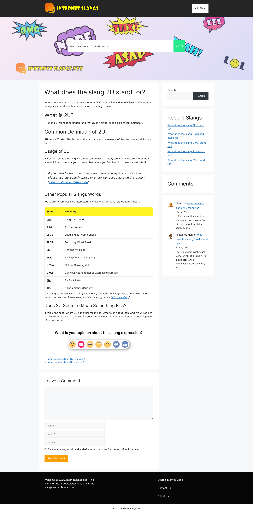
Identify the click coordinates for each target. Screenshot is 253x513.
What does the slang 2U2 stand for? (66, 362)
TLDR (50, 242)
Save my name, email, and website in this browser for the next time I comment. (94, 449)
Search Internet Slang (170, 479)
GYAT (50, 272)
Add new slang (120, 297)
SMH (49, 249)
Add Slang (200, 8)
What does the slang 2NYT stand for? (66, 359)
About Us (163, 496)
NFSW (50, 265)
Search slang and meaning (68, 182)
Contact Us (164, 488)
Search (171, 90)
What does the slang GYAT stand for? (192, 239)
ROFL (50, 257)
